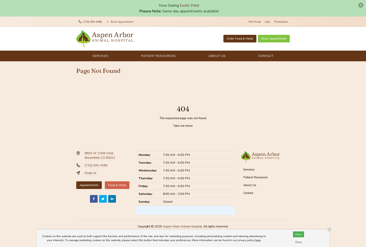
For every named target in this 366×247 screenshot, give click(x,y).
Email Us (90, 173)
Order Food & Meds (240, 39)
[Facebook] (94, 199)
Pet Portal (255, 22)
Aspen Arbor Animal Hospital (182, 226)
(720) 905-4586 (96, 165)
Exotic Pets (189, 5)
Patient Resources (158, 56)
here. (258, 240)
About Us (217, 56)
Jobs (267, 22)
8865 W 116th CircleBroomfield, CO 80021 (100, 155)
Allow (298, 234)
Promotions (281, 22)
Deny (298, 242)
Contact (266, 56)
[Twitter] (103, 199)
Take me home (183, 126)
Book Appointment (274, 39)
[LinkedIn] (112, 199)
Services (100, 56)
